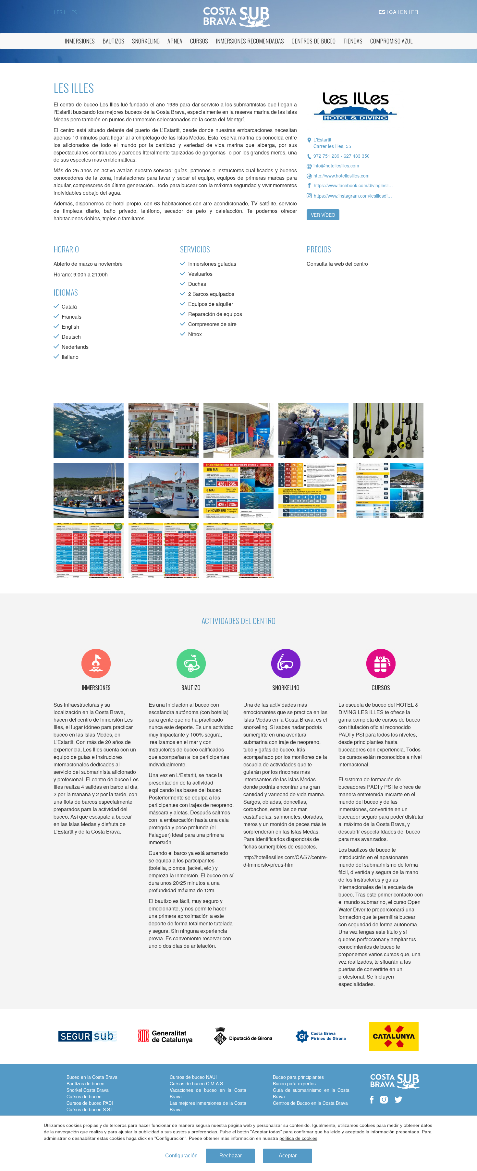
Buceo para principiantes (298, 1077)
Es (381, 12)
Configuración (181, 1155)
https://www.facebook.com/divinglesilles (353, 185)
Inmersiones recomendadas (250, 41)
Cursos (199, 41)
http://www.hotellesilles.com (341, 175)
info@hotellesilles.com (336, 165)
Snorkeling (146, 41)
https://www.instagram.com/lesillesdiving (353, 195)
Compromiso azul (391, 41)
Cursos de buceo (84, 1096)
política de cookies (298, 1138)
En (404, 12)
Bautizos (113, 41)
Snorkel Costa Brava (88, 1090)
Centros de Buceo (314, 41)
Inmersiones (80, 41)
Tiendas (352, 41)
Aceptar (288, 1155)
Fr (414, 12)
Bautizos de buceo (85, 1083)
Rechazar (230, 1155)
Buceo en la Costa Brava (92, 1077)
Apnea (174, 41)
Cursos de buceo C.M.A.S (196, 1083)
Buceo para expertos (294, 1083)
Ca (393, 12)
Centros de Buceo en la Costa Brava (310, 1103)
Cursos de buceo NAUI (193, 1077)
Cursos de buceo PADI (90, 1103)
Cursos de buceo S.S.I (90, 1109)
